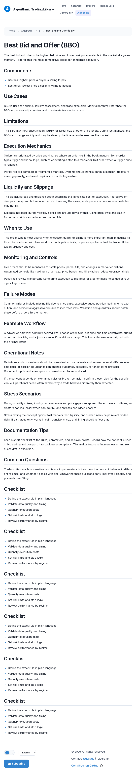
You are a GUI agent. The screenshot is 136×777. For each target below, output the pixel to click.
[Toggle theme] (9, 752)
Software (76, 5)
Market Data (107, 5)
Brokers (90, 5)
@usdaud (88, 758)
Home (63, 5)
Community (66, 12)
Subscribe (18, 763)
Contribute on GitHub (85, 765)
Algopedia (83, 12)
